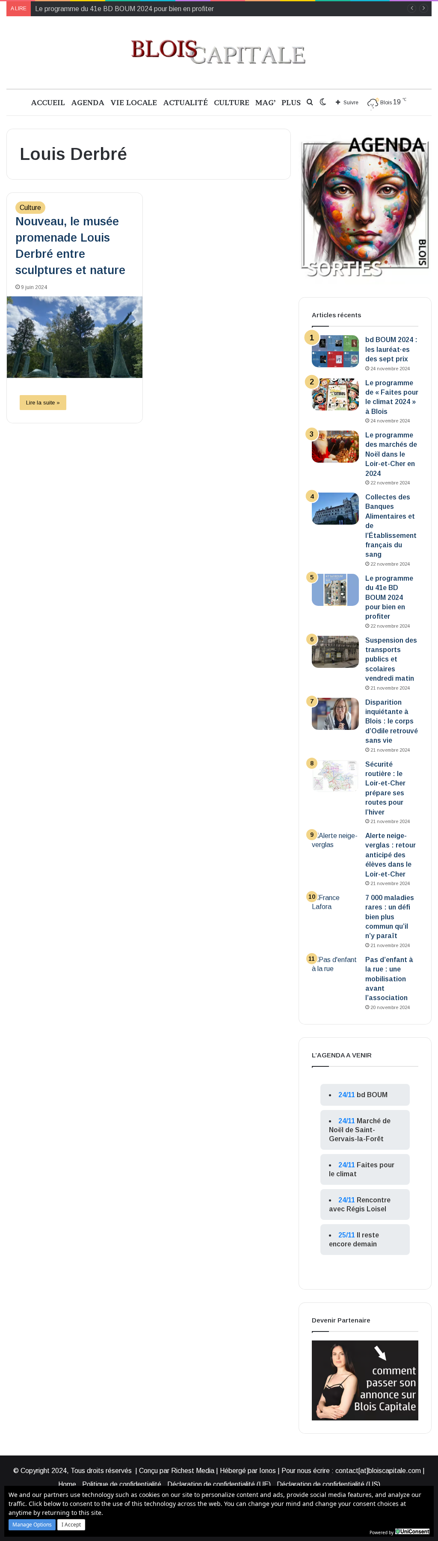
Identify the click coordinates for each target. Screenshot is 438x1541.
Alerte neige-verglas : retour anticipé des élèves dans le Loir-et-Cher (390, 855)
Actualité (185, 102)
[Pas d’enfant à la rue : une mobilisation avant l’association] (335, 971)
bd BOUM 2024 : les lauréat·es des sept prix (391, 349)
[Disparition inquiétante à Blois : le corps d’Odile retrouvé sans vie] (335, 714)
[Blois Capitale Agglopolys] (219, 52)
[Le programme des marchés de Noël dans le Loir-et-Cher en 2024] (335, 447)
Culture (231, 102)
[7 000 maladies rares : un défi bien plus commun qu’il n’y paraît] (335, 909)
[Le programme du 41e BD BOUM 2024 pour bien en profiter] (335, 590)
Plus (291, 102)
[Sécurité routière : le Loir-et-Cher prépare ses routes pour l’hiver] (335, 776)
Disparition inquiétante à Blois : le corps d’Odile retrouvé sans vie (391, 721)
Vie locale (133, 102)
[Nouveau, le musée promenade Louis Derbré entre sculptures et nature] (74, 337)
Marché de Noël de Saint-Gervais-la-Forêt (360, 1129)
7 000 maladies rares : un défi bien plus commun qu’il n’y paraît (389, 917)
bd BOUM (372, 1094)
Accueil (48, 102)
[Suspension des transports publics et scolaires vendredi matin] (335, 652)
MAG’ (265, 102)
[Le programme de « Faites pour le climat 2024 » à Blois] (335, 394)
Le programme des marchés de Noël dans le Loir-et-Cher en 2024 (391, 454)
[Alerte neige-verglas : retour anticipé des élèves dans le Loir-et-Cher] (335, 847)
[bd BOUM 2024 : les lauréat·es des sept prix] (335, 351)
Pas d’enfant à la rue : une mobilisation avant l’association (389, 979)
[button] (32, 1524)
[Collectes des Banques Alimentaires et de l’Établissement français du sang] (335, 509)
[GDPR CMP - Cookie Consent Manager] (412, 1531)
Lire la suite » (43, 402)
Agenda (87, 102)
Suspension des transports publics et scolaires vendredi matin (391, 659)
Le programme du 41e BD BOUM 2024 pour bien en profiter (124, 8)
